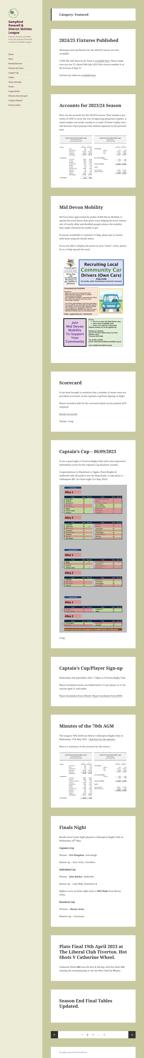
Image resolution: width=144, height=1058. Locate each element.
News (10, 59)
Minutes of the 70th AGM (86, 726)
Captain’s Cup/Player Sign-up (91, 668)
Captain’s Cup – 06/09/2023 (87, 451)
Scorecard (70, 383)
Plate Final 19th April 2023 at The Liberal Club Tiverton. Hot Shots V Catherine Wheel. (93, 951)
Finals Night (72, 827)
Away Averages (15, 82)
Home (11, 54)
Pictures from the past (18, 96)
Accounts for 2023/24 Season (90, 105)
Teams (11, 86)
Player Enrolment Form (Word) (75, 695)
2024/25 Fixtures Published (88, 40)
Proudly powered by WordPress (73, 1052)
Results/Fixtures (15, 63)
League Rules (14, 91)
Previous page (54, 1034)
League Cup (13, 73)
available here (102, 60)
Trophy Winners (15, 100)
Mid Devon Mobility (81, 207)
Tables (11, 77)
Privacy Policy (14, 105)
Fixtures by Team (15, 68)
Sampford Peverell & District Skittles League (20, 27)
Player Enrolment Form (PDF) (107, 695)
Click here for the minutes (102, 739)
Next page (132, 1034)
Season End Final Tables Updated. (85, 1003)
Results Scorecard (68, 414)
